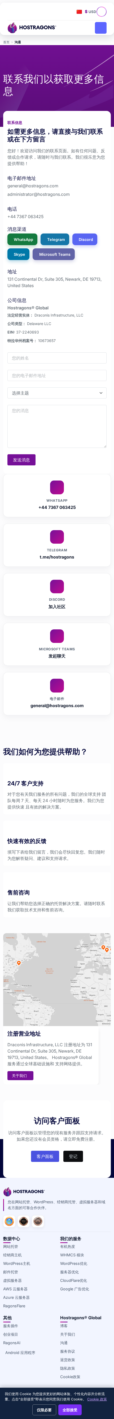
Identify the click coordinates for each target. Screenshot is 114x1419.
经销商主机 (12, 1255)
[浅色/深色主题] (69, 12)
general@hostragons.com (32, 185)
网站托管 (10, 1246)
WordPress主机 (16, 1263)
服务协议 (67, 1351)
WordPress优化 (73, 1263)
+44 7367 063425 (25, 216)
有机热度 (67, 1246)
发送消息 (21, 459)
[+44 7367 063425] (12, 12)
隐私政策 (67, 1368)
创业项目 (10, 1334)
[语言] (79, 12)
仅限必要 (44, 1410)
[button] (34, 12)
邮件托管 (10, 1272)
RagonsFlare (14, 1306)
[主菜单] (101, 28)
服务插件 (10, 1325)
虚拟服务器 (12, 1280)
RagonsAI (11, 1342)
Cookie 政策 (97, 1399)
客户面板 (45, 1156)
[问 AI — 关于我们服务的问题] (103, 13)
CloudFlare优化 (73, 1280)
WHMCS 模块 (72, 1255)
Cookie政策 (70, 1376)
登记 (73, 1156)
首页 (6, 42)
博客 (64, 1325)
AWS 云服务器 (15, 1289)
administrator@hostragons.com (38, 194)
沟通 (64, 1342)
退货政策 (67, 1359)
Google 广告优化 (74, 1289)
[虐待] (23, 12)
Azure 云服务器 (16, 1297)
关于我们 (67, 1334)
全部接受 (70, 1410)
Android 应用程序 (20, 1352)
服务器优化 (69, 1272)
